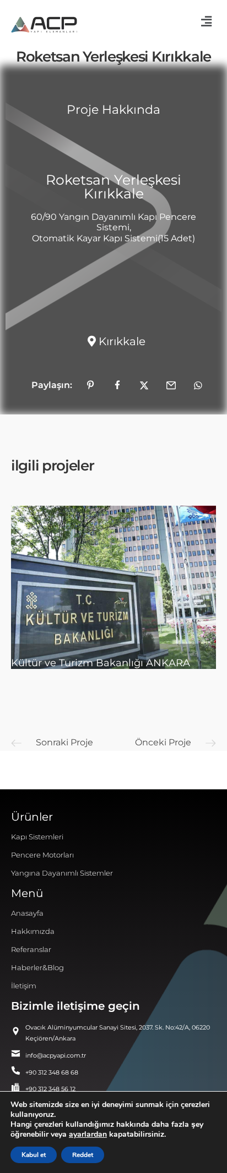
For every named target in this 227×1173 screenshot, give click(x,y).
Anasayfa (27, 913)
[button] (206, 21)
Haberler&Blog (37, 967)
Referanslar (31, 949)
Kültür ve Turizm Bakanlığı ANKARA (100, 663)
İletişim (23, 985)
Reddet (82, 1154)
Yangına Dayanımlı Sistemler (62, 872)
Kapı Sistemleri (37, 836)
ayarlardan (88, 1134)
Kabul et (33, 1154)
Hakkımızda (33, 931)
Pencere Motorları (42, 854)
